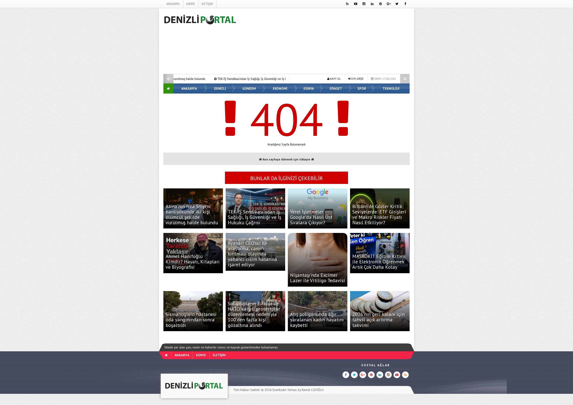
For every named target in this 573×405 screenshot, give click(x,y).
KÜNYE (190, 4)
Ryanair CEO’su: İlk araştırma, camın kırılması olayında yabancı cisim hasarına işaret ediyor (252, 254)
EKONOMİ (280, 88)
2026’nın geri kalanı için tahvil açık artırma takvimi (378, 319)
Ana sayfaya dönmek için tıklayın (286, 159)
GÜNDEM (249, 88)
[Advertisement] (141, 75)
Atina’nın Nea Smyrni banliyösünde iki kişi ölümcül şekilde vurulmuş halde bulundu (192, 214)
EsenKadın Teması (285, 390)
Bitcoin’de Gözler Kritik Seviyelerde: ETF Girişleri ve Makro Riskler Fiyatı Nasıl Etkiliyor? (379, 214)
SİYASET (335, 88)
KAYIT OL (335, 78)
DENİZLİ (220, 88)
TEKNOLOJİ (391, 88)
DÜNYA (309, 88)
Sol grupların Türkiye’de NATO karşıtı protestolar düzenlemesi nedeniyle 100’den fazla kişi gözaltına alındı (254, 314)
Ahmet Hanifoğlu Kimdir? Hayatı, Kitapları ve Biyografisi (193, 261)
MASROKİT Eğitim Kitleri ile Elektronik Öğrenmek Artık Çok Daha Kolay (379, 261)
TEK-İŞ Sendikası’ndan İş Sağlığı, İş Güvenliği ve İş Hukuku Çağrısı (226, 79)
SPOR (361, 88)
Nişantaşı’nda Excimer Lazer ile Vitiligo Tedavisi (317, 278)
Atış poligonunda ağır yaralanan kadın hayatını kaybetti (317, 319)
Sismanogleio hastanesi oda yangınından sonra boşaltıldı (191, 319)
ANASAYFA (173, 4)
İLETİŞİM (207, 4)
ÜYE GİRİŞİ (357, 78)
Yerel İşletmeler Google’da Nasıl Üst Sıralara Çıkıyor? (311, 217)
